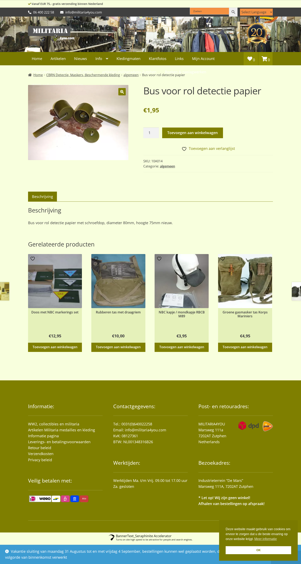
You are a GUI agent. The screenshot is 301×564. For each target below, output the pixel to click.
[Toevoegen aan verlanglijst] (33, 258)
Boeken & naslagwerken (185, 71)
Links (179, 58)
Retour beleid (39, 447)
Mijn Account (203, 58)
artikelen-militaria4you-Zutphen (129, 71)
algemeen (167, 166)
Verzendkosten (40, 453)
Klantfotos (157, 58)
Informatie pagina (43, 435)
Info (98, 58)
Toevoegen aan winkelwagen (192, 132)
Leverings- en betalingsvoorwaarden (59, 441)
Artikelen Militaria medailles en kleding (61, 429)
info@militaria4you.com (145, 429)
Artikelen (58, 58)
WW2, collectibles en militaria (53, 424)
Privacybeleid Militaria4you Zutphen (63, 71)
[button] (122, 91)
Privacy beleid (40, 459)
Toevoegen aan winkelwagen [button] (55, 347)
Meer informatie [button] (265, 539)
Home (37, 58)
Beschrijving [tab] (42, 196)
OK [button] (258, 550)
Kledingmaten (128, 58)
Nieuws (80, 58)
